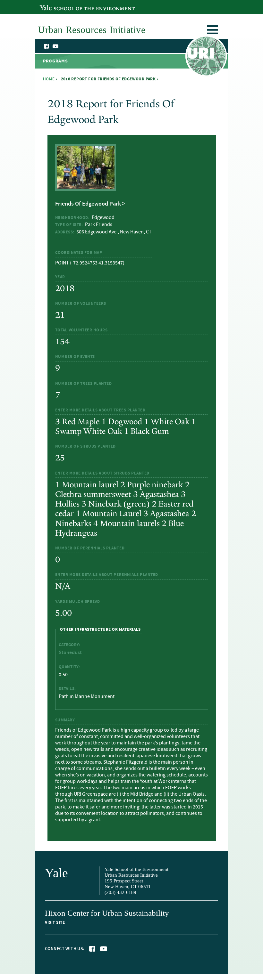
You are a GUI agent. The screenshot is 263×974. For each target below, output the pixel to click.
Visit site (55, 922)
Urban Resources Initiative (206, 57)
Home (49, 79)
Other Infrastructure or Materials (100, 629)
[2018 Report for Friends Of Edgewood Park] (85, 187)
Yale (56, 873)
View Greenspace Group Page (86, 239)
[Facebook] (47, 46)
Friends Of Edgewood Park (88, 204)
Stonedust (70, 652)
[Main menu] (212, 31)
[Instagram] (62, 47)
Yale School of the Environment (74, 4)
